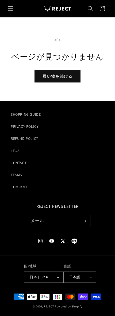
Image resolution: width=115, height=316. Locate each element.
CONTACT (18, 162)
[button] (11, 8)
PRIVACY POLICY (25, 126)
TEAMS (16, 174)
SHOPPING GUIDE (26, 114)
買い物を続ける (57, 76)
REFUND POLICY (24, 138)
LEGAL (16, 150)
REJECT (49, 306)
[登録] (84, 221)
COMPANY (19, 187)
